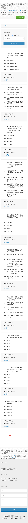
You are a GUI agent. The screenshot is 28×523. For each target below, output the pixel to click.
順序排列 (7, 35)
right (22, 436)
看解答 (7, 80)
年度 (6, 25)
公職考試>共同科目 (16, 10)
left (6, 436)
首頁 (2, 10)
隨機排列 (16, 35)
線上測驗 (7, 10)
